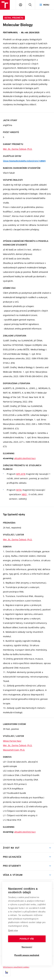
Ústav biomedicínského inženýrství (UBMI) (24, 161)
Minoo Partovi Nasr (12, 740)
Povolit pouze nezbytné (26, 955)
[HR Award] (6, 972)
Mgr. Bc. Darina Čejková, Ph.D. (17, 149)
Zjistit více (13, 930)
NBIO (24, 494)
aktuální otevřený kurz (25, 458)
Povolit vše (27, 939)
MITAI (19, 489)
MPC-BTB (20, 474)
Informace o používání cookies (16, 967)
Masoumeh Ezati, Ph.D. (14, 749)
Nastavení (27, 947)
